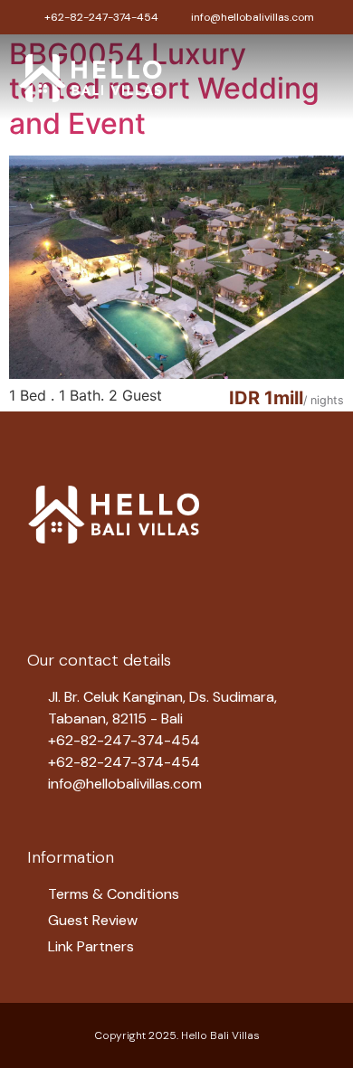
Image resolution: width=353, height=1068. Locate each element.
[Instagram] (90, 580)
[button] (322, 77)
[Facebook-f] (45, 580)
